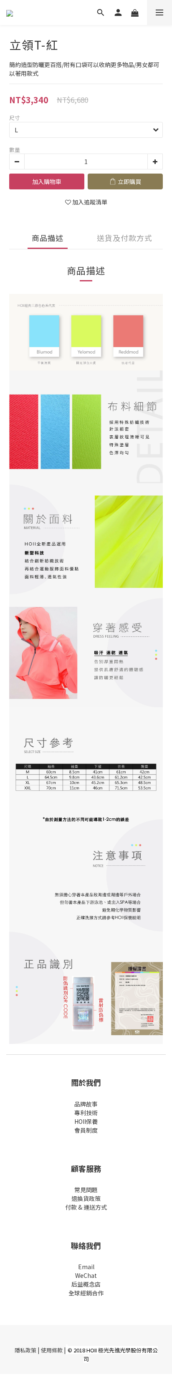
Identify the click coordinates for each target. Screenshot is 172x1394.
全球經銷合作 (86, 1293)
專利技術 (86, 1112)
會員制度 (86, 1130)
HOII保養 (86, 1121)
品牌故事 (86, 1104)
